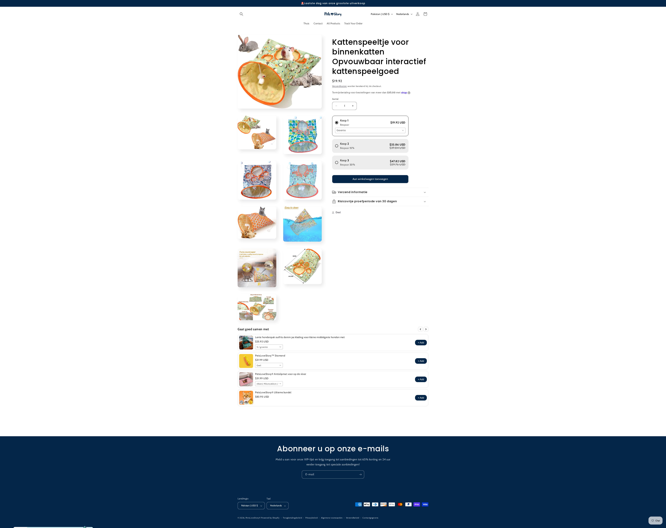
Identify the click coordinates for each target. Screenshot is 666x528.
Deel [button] (338, 212)
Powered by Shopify (270, 518)
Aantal (335, 98)
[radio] (370, 121)
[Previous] (420, 329)
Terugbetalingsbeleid (292, 518)
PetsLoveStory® (253, 518)
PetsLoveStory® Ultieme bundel (273, 392)
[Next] (426, 329)
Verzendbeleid (352, 518)
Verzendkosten (339, 86)
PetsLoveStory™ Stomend (270, 355)
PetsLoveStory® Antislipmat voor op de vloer (280, 374)
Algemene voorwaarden (332, 518)
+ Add (421, 342)
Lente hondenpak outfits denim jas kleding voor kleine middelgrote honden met (300, 337)
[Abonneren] (360, 474)
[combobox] (370, 130)
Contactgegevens (370, 518)
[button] (241, 14)
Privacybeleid (311, 518)
